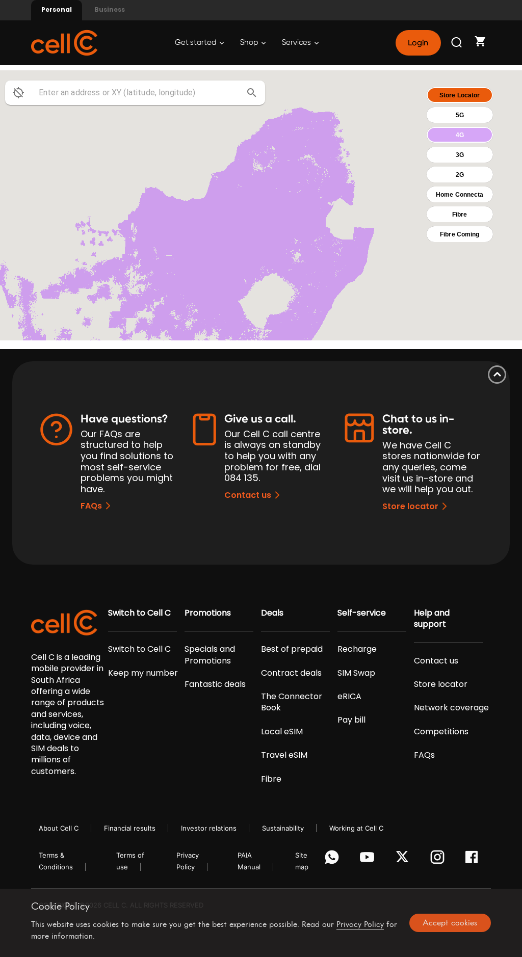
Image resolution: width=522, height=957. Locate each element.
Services (297, 42)
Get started (196, 42)
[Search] (457, 43)
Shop (249, 42)
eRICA (349, 696)
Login (418, 43)
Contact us (247, 495)
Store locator (410, 506)
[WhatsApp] (334, 859)
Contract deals (291, 673)
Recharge (357, 649)
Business (109, 9)
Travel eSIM (284, 755)
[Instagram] (439, 859)
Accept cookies (450, 922)
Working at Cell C (356, 828)
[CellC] (64, 42)
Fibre (271, 779)
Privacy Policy (360, 924)
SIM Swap (356, 673)
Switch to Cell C (139, 613)
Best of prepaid (292, 649)
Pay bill (351, 720)
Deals (272, 613)
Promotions (208, 613)
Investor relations (209, 828)
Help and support (432, 618)
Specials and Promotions (210, 655)
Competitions (441, 731)
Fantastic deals (215, 684)
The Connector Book (291, 702)
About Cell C (59, 828)
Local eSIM (282, 731)
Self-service (361, 613)
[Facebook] (474, 859)
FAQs (91, 506)
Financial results (129, 828)
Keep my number (143, 673)
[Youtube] (369, 859)
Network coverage (451, 707)
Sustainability (283, 828)
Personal (56, 9)
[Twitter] (404, 859)
